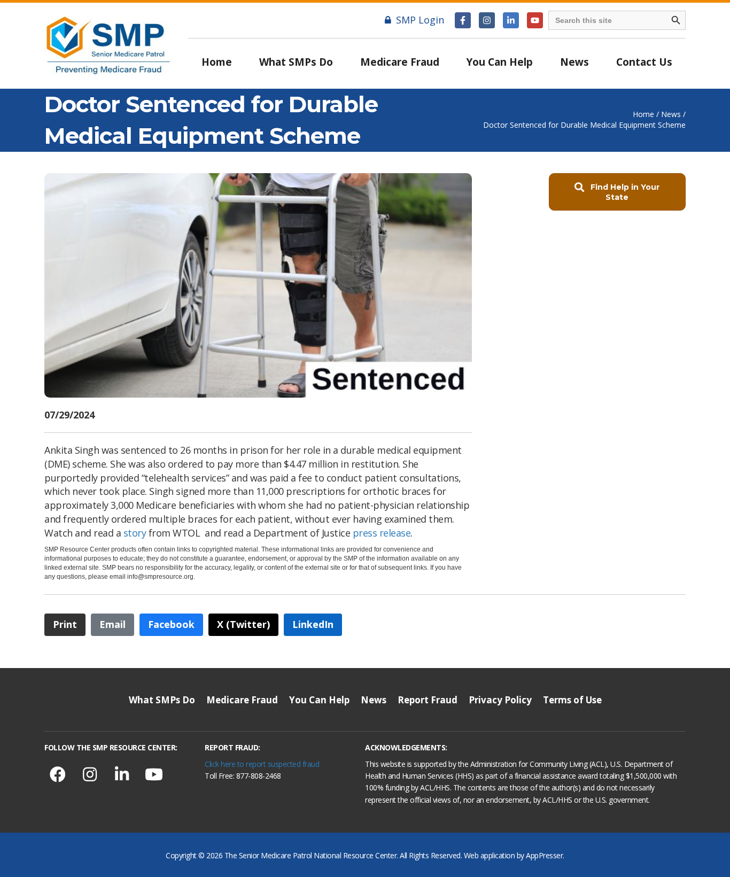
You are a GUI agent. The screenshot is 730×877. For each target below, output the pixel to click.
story (134, 532)
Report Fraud (427, 700)
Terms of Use (572, 700)
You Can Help (500, 62)
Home (216, 62)
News (574, 62)
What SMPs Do (296, 62)
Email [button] (112, 624)
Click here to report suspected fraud (262, 764)
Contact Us (644, 62)
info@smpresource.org (160, 576)
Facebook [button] (171, 624)
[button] (463, 20)
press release (382, 532)
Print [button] (65, 624)
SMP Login (420, 19)
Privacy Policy (500, 700)
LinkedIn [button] (312, 624)
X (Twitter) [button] (243, 624)
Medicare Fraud (399, 62)
